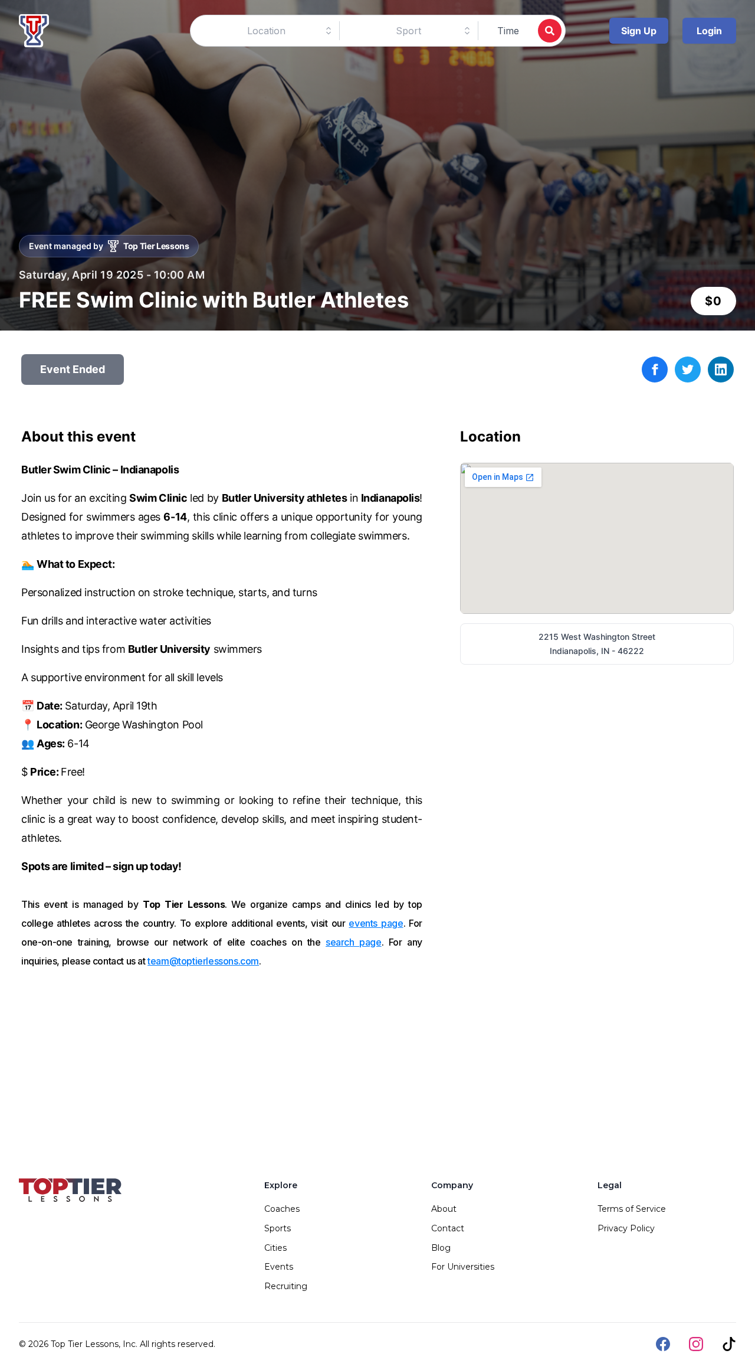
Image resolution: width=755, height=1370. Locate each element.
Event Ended (72, 369)
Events (278, 1266)
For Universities (462, 1266)
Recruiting (285, 1286)
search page (354, 942)
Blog (441, 1248)
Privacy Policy (626, 1228)
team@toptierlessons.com (203, 961)
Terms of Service (632, 1209)
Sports (277, 1228)
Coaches (282, 1209)
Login (709, 31)
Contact (447, 1228)
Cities (275, 1248)
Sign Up (638, 31)
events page (376, 923)
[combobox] (266, 31)
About (444, 1209)
